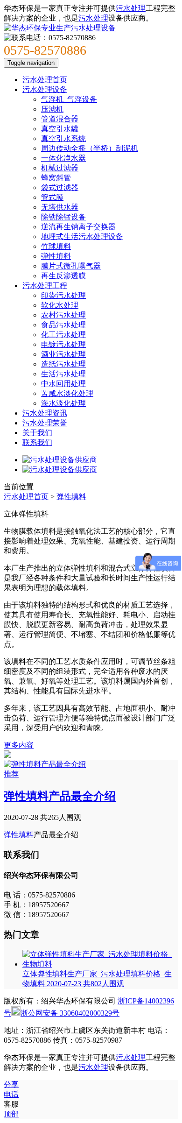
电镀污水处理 (63, 344)
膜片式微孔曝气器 (71, 266)
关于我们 (37, 433)
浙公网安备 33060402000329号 (70, 1013)
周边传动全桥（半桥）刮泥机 (89, 148)
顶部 (11, 1114)
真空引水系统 (63, 138)
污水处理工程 (44, 286)
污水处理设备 (44, 89)
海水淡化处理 (63, 403)
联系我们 (37, 442)
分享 (11, 1084)
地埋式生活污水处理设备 (82, 236)
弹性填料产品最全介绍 (60, 796)
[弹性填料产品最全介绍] (45, 764)
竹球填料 (56, 246)
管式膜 (52, 197)
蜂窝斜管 (56, 178)
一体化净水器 (63, 158)
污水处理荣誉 (44, 423)
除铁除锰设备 (63, 217)
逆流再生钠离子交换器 (78, 227)
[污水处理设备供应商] (59, 460)
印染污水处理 (63, 295)
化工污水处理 (63, 335)
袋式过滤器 (59, 187)
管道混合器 (59, 119)
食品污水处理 (63, 325)
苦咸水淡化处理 (67, 393)
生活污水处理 (63, 374)
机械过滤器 (59, 168)
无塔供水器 (59, 207)
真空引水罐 (59, 129)
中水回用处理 (63, 384)
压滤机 (52, 109)
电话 (11, 1094)
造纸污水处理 (63, 364)
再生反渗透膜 (63, 276)
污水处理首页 (44, 80)
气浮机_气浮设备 (69, 99)
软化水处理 (59, 305)
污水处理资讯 (44, 413)
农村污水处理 (63, 315)
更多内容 (19, 745)
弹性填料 (56, 256)
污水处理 (131, 8)
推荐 (11, 774)
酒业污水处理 (63, 354)
